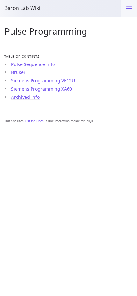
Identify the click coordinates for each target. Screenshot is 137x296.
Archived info (25, 97)
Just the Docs (34, 121)
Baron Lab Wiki (22, 7)
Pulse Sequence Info (33, 64)
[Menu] (129, 8)
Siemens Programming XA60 (41, 89)
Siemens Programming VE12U (43, 80)
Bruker (18, 72)
